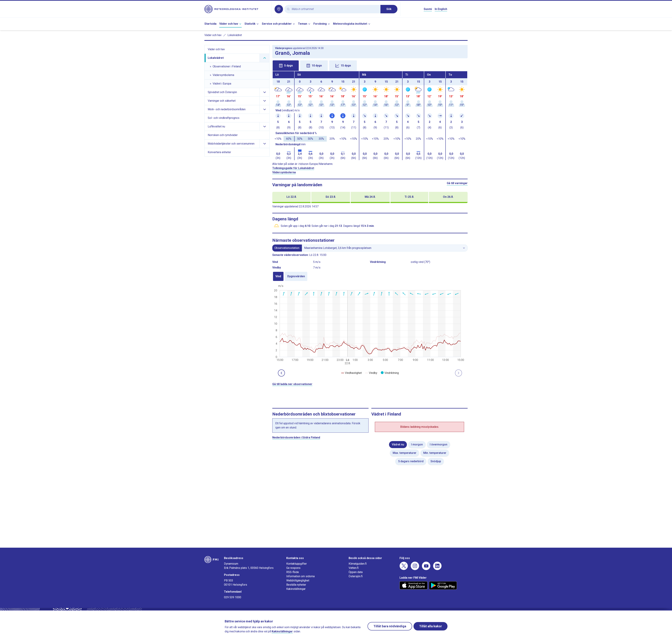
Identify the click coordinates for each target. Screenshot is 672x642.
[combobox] (334, 9)
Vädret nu (398, 444)
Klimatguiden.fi (358, 563)
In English (441, 9)
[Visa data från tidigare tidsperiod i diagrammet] (281, 372)
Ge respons (293, 568)
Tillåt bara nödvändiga (389, 626)
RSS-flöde (292, 572)
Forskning (320, 23)
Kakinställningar (296, 589)
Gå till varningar (457, 183)
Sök (388, 9)
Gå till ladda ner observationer (292, 384)
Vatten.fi (354, 568)
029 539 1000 (232, 597)
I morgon (417, 444)
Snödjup (435, 461)
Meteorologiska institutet (350, 23)
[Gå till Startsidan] (236, 9)
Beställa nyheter (296, 584)
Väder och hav (228, 23)
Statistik (249, 23)
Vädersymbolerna (284, 172)
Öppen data (356, 572)
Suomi (428, 9)
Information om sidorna (300, 576)
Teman (302, 23)
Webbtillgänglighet (297, 580)
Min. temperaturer (434, 453)
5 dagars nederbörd (411, 461)
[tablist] (370, 65)
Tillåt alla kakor (430, 626)
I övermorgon (438, 444)
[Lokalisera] (279, 9)
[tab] (286, 65)
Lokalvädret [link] (234, 35)
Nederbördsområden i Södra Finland (296, 437)
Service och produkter (277, 23)
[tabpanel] (370, 115)
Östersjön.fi (356, 576)
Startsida (210, 23)
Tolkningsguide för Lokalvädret (293, 168)
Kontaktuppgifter (296, 563)
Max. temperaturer (404, 453)
